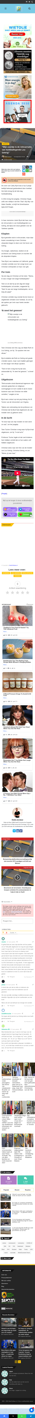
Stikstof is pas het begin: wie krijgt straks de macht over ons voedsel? (21, 1195)
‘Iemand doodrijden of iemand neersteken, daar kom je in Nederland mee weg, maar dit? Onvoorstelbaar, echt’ (17, 1084)
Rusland (14, 1249)
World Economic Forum (24, 1252)
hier (4, 912)
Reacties (28, 1190)
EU (9, 1246)
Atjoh (11, 1371)
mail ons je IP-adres (16, 912)
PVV (8, 1249)
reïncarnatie (27, 573)
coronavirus (21, 1243)
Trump (26, 1249)
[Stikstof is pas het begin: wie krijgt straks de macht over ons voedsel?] (6, 1197)
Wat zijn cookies (6, 1280)
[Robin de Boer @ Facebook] (20, 832)
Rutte (20, 1249)
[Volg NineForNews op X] (10, 514)
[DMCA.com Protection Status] (17, 1308)
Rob (10, 1380)
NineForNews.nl (13, 565)
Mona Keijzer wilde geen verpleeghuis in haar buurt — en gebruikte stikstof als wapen (22, 1212)
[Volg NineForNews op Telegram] (25, 509)
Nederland (20, 1246)
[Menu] (6, 9)
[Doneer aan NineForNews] (25, 514)
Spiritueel (10, 128)
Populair (6, 1190)
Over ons (4, 1274)
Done (11, 1388)
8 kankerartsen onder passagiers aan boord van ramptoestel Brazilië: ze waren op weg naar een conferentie (6, 1087)
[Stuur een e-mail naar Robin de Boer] (14, 832)
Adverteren (4, 1283)
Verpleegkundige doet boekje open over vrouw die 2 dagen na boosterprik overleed (20, 1121)
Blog (2, 1286)
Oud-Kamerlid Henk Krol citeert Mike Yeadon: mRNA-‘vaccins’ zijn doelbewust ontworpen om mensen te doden (7, 1123)
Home (5, 128)
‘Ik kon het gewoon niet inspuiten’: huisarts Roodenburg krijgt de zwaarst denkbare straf (22, 1221)
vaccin (6, 1252)
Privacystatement (6, 1277)
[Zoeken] (29, 9)
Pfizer (3, 1249)
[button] (10, 509)
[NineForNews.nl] (17, 8)
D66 (5, 1246)
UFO (31, 1249)
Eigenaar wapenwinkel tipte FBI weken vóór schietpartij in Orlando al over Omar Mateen (19, 1154)
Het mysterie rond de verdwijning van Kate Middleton (29, 1152)
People (4, 494)
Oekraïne (28, 1246)
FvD (14, 1246)
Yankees (17, 576)
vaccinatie (12, 1252)
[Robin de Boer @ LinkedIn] (17, 832)
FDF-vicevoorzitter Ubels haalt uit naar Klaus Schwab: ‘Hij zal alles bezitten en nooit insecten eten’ (7, 1155)
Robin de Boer (8, 156)
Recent (17, 1190)
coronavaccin (12, 1243)
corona (4, 1243)
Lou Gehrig (15, 573)
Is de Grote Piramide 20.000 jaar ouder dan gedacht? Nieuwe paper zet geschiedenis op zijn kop (22, 1229)
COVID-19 (29, 1243)
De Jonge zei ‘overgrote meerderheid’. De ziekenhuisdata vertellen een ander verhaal (22, 1204)
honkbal (6, 573)
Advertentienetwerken (7, 1289)
